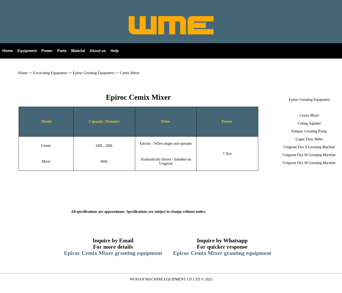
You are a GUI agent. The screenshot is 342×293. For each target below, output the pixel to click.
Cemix (46, 146)
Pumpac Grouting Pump (309, 131)
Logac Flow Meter (309, 139)
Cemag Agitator (309, 123)
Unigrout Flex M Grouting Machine (309, 155)
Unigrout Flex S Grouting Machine (309, 147)
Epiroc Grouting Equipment (93, 73)
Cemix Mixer (129, 73)
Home (22, 73)
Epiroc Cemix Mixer (138, 97)
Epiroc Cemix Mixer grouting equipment (113, 253)
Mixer (46, 161)
